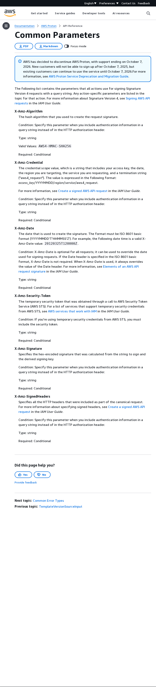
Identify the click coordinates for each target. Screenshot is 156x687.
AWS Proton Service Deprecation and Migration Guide (88, 76)
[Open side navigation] (6, 25)
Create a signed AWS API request (82, 191)
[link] (72, 26)
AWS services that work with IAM (72, 311)
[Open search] (148, 13)
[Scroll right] (132, 13)
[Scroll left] (27, 13)
